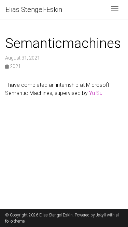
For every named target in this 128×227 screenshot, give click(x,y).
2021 (15, 66)
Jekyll (101, 215)
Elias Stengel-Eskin (33, 9)
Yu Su (95, 93)
